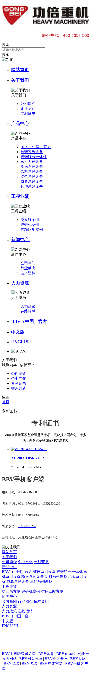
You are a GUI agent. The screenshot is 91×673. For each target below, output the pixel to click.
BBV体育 (46, 654)
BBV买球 (29, 663)
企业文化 (18, 378)
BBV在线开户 (56, 659)
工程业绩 (20, 196)
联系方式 (18, 388)
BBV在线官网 (51, 663)
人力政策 (9, 611)
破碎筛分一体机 (69, 572)
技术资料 (41, 601)
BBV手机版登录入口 (19, 654)
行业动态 (25, 601)
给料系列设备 (56, 577)
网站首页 (20, 69)
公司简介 (18, 373)
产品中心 (20, 123)
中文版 (17, 331)
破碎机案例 (30, 591)
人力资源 (20, 283)
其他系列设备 (41, 582)
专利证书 (18, 383)
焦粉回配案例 (52, 591)
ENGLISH (21, 341)
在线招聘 (25, 611)
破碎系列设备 (44, 572)
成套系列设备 (18, 582)
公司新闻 (9, 601)
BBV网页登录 (30, 659)
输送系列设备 (32, 577)
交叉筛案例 (11, 591)
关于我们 (20, 80)
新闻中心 (20, 239)
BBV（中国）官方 (29, 321)
